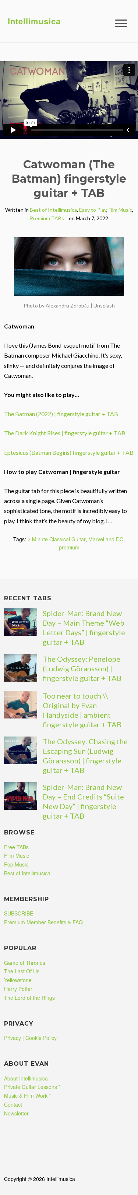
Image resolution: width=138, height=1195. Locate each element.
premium (69, 547)
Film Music (120, 210)
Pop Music (16, 864)
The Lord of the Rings (29, 997)
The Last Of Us (21, 971)
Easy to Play (92, 210)
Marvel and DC (105, 539)
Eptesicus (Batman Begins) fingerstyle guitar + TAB (69, 452)
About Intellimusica (26, 1078)
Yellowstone (18, 980)
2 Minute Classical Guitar (56, 539)
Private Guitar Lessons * (32, 1086)
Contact (13, 1104)
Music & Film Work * (27, 1095)
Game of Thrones (24, 962)
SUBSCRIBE (18, 913)
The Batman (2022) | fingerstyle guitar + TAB (61, 413)
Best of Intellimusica (53, 210)
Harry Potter (18, 988)
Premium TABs (47, 218)
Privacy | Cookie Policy (30, 1037)
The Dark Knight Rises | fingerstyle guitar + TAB (64, 432)
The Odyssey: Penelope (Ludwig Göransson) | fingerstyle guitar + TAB (82, 668)
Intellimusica (34, 21)
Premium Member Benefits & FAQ (43, 922)
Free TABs (16, 847)
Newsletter (16, 1113)
